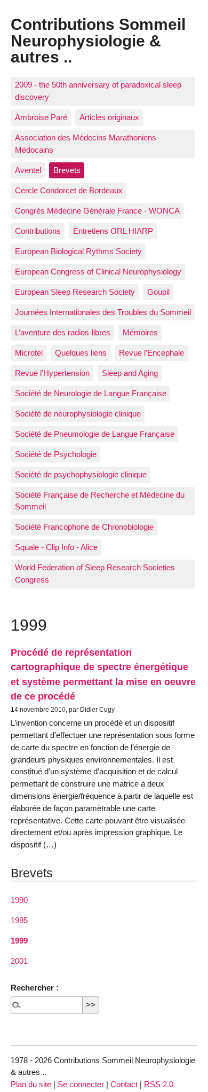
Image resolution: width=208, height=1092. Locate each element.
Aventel (28, 170)
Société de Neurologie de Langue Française (90, 393)
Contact (124, 1084)
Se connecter (81, 1084)
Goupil (158, 291)
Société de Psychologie (56, 454)
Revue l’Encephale (151, 352)
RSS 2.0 (158, 1084)
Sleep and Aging (130, 373)
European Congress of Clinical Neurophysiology (98, 271)
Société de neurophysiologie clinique (78, 413)
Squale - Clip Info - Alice (56, 547)
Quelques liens (81, 352)
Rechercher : (35, 987)
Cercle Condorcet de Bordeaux (69, 190)
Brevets (67, 170)
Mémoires (140, 332)
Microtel (29, 352)
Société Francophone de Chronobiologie (84, 526)
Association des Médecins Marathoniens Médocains (85, 143)
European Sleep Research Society (75, 291)
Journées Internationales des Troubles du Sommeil (103, 312)
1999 (19, 940)
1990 (19, 900)
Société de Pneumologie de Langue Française (94, 433)
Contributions (38, 230)
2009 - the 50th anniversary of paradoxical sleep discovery (98, 90)
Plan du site (31, 1084)
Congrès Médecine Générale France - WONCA (97, 210)
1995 (19, 920)
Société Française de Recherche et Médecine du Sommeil (100, 501)
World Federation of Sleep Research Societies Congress (95, 573)
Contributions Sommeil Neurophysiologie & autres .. (98, 40)
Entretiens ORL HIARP (113, 230)
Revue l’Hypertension (52, 373)
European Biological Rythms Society (78, 251)
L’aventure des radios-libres (62, 332)
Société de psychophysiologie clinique (81, 474)
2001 (19, 960)
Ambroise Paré (41, 117)
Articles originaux (109, 117)
